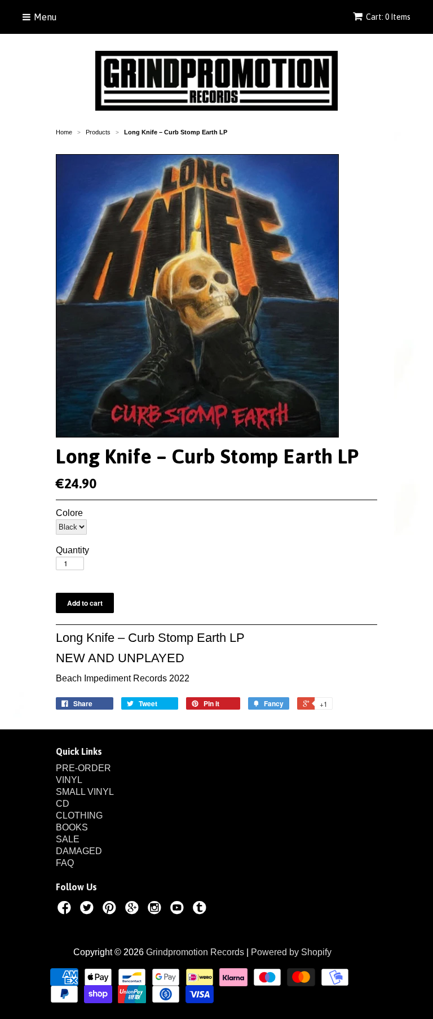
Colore (69, 513)
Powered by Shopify (291, 952)
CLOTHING (79, 815)
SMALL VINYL (85, 792)
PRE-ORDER (83, 768)
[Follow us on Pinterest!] (111, 909)
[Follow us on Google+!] (133, 909)
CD (62, 803)
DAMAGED (79, 851)
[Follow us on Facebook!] (66, 909)
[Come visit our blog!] (201, 909)
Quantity (72, 550)
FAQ (65, 863)
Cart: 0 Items (388, 16)
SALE (67, 839)
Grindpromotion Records (195, 952)
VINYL (69, 780)
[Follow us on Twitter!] (88, 909)
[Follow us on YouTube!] (178, 909)
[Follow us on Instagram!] (156, 909)
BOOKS (72, 827)
